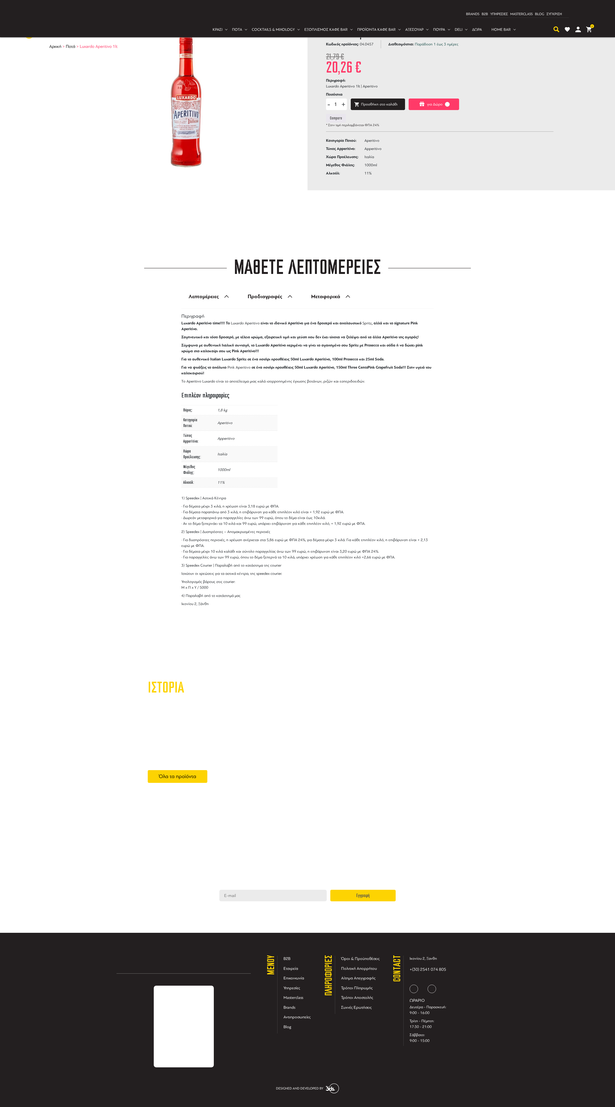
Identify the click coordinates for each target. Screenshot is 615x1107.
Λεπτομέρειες (204, 296)
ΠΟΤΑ (237, 29)
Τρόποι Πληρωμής (357, 988)
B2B (485, 14)
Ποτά (70, 46)
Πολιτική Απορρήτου (359, 968)
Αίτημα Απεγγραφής (358, 978)
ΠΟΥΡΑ (439, 29)
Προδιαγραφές (265, 296)
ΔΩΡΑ (477, 29)
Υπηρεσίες (291, 988)
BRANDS (472, 14)
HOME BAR (501, 29)
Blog (287, 1027)
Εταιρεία (290, 968)
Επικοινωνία (293, 978)
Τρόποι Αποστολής (357, 997)
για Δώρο (435, 104)
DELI (458, 29)
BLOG (539, 14)
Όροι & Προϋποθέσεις (360, 958)
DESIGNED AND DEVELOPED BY (299, 1088)
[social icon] (414, 989)
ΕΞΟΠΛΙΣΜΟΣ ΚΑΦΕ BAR (326, 29)
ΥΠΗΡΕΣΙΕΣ (499, 14)
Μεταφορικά (325, 296)
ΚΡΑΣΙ (217, 29)
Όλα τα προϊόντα (177, 776)
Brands (289, 1007)
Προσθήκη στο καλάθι (379, 104)
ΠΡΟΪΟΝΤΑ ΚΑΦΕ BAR (376, 29)
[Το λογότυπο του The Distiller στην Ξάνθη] (305, 14)
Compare (336, 118)
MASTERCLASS (521, 14)
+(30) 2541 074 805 (428, 969)
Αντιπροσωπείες (297, 1017)
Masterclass (293, 997)
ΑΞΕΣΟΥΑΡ (414, 29)
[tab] (207, 296)
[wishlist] (567, 29)
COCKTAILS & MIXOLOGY (273, 29)
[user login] (578, 29)
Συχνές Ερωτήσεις (356, 1007)
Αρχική (55, 46)
